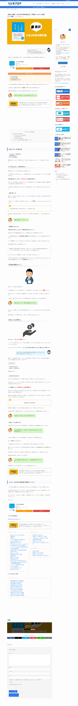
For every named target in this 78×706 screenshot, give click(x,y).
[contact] (68, 0)
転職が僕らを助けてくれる (16, 542)
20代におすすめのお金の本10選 (17, 589)
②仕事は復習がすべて (18, 136)
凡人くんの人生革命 (14, 566)
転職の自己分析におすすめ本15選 (17, 580)
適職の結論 (13, 536)
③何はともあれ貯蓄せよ (19, 138)
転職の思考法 (13, 555)
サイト (10, 675)
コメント (11, 653)
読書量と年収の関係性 (37, 539)
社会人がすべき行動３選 (17, 133)
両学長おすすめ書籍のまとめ (16, 586)
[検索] (70, 0)
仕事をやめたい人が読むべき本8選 (17, 592)
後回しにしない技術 (14, 557)
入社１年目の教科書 (20, 61)
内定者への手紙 (14, 551)
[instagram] (67, 0)
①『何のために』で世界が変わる (20, 135)
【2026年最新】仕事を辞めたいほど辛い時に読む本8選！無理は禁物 (32, 470)
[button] (10, 638)
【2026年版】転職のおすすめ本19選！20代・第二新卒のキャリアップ (32, 524)
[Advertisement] (29, 118)
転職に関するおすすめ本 (12, 519)
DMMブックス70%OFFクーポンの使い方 (40, 555)
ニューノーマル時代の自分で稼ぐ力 (17, 564)
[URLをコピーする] (48, 638)
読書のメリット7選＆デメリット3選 (39, 536)
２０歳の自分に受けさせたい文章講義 (18, 545)
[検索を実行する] (70, 30)
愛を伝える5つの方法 (15, 569)
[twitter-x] (66, 0)
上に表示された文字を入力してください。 (16, 684)
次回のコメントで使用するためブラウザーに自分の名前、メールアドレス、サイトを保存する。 (26, 679)
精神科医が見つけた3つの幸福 (16, 554)
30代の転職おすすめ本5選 (16, 583)
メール (10, 671)
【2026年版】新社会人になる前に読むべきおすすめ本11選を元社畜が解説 (33, 102)
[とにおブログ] (14, 3)
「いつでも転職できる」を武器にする (18, 539)
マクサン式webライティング (16, 567)
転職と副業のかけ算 (14, 558)
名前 (10, 667)
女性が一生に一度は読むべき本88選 (17, 595)
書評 (12, 16)
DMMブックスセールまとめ (38, 552)
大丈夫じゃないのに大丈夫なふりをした (18, 560)
